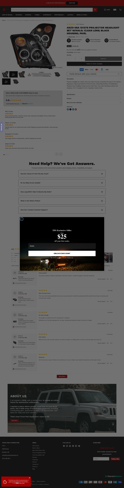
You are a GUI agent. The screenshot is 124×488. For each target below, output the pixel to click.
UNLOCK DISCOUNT (62, 253)
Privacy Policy (22, 483)
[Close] (29, 478)
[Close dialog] (21, 219)
